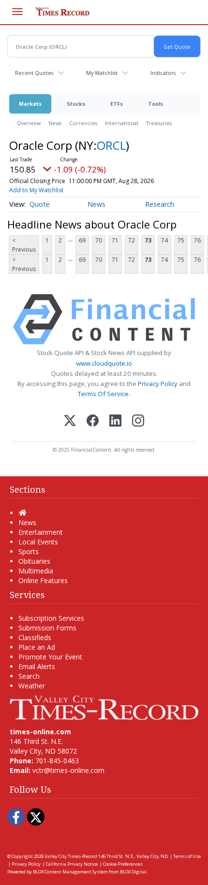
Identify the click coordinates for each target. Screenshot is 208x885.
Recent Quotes (34, 72)
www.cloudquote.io (104, 363)
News (54, 123)
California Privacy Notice (72, 864)
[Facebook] (93, 421)
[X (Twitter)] (70, 421)
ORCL (111, 145)
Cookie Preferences (123, 864)
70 (98, 240)
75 (181, 240)
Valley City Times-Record (71, 856)
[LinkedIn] (115, 421)
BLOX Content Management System (70, 872)
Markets (30, 103)
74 (164, 240)
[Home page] (104, 707)
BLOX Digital (133, 872)
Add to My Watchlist (36, 190)
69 (82, 240)
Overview (29, 123)
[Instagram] (138, 421)
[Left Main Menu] (17, 11)
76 (197, 240)
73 (148, 240)
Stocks (76, 103)
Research (159, 204)
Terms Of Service (103, 393)
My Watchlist (102, 72)
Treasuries (159, 123)
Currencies (83, 123)
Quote (40, 204)
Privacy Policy (158, 383)
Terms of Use (187, 856)
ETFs (116, 103)
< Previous (24, 245)
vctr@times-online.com (68, 770)
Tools (155, 103)
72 (131, 240)
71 (115, 240)
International (121, 123)
